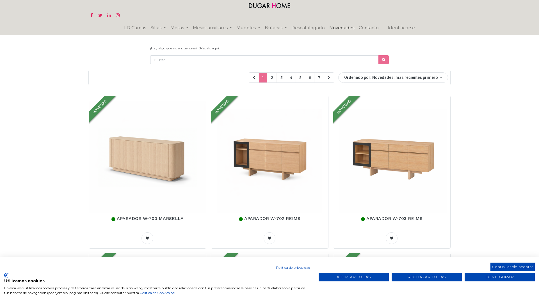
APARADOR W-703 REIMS (394, 218)
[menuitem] (135, 27)
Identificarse (401, 27)
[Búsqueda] (383, 59)
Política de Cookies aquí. (159, 293)
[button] (393, 77)
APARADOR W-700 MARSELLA (150, 218)
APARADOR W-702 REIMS (272, 218)
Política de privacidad (293, 267)
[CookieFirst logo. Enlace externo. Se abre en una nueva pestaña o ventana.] (6, 275)
